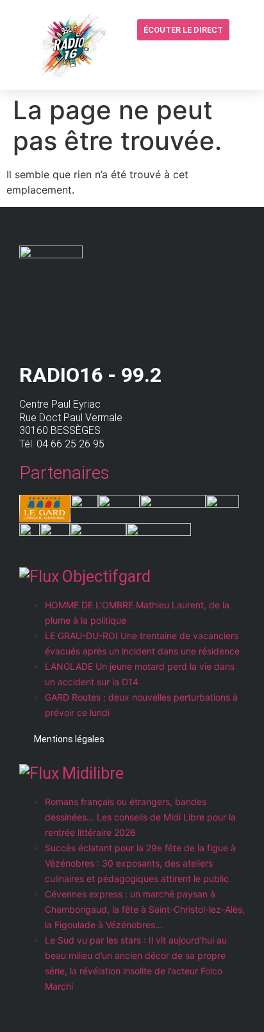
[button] (193, 56)
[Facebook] (217, 56)
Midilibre (93, 773)
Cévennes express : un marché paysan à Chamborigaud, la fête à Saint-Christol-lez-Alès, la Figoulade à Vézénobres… (145, 909)
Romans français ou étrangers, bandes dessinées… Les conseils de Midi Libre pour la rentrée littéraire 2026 (140, 817)
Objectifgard (106, 576)
